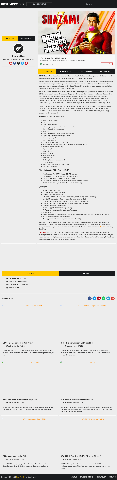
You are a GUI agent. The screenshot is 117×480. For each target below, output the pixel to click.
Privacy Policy (101, 477)
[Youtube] (10, 63)
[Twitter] (22, 63)
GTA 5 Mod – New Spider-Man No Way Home (20, 399)
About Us (74, 477)
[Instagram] (18, 63)
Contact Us (112, 477)
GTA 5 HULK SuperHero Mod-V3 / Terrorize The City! (81, 456)
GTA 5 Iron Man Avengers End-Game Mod (77, 343)
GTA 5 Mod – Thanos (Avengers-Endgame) (77, 399)
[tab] (10, 38)
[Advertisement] (18, 22)
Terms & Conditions (86, 477)
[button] (40, 32)
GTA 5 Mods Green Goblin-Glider (15, 456)
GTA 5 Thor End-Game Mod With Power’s (18, 343)
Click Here (103, 227)
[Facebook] (14, 63)
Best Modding (12, 4)
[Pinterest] (26, 63)
